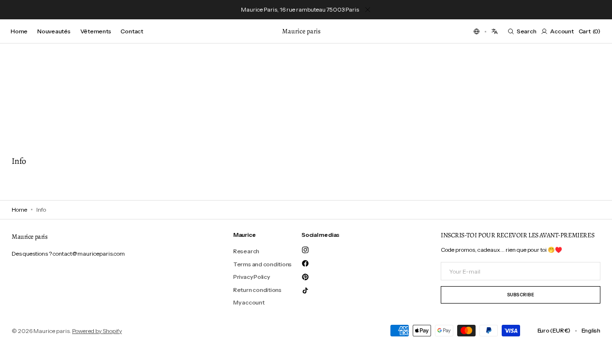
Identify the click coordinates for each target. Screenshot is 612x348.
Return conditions (257, 289)
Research (246, 251)
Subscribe (521, 294)
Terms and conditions (262, 264)
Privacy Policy (251, 276)
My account (249, 302)
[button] (476, 31)
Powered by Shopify (97, 330)
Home (19, 209)
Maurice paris (51, 330)
